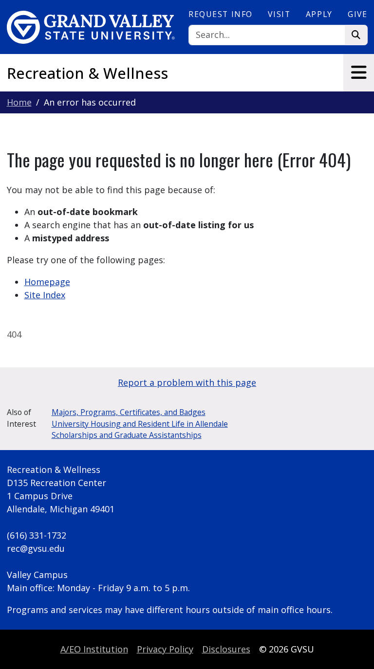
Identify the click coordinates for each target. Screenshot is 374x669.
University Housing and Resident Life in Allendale (140, 423)
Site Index (44, 295)
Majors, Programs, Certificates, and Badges (129, 412)
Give (357, 14)
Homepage (47, 282)
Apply (319, 14)
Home (19, 102)
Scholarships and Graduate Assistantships (127, 435)
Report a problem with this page (187, 382)
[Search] (356, 35)
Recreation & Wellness (87, 73)
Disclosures (226, 649)
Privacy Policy (165, 649)
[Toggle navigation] (358, 72)
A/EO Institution (94, 649)
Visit (279, 14)
